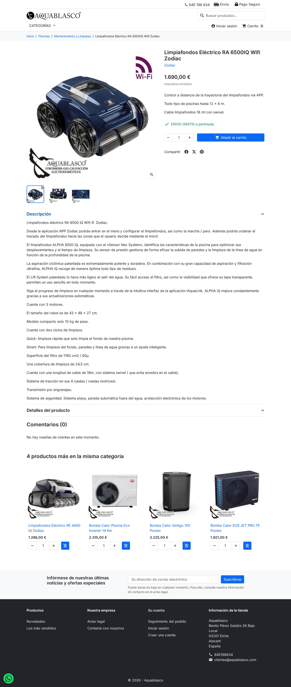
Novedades (36, 621)
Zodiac (169, 65)
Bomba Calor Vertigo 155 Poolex (170, 528)
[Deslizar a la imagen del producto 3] (80, 194)
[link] (197, 5)
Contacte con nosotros (105, 628)
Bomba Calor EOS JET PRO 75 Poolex (235, 528)
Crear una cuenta (162, 635)
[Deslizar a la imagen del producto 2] (58, 194)
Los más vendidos (41, 628)
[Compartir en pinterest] (201, 151)
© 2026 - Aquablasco (145, 680)
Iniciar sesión (158, 628)
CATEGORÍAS (42, 25)
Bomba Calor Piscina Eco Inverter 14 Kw (109, 528)
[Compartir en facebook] (186, 151)
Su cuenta (156, 610)
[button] (221, 4)
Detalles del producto (48, 410)
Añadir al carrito (230, 137)
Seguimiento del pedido (167, 621)
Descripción (39, 214)
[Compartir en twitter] (194, 151)
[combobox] (230, 15)
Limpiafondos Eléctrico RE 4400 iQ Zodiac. (54, 528)
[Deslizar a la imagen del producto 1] (35, 194)
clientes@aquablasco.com (235, 660)
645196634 (223, 654)
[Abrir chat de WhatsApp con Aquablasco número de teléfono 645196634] (8, 678)
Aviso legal (96, 621)
